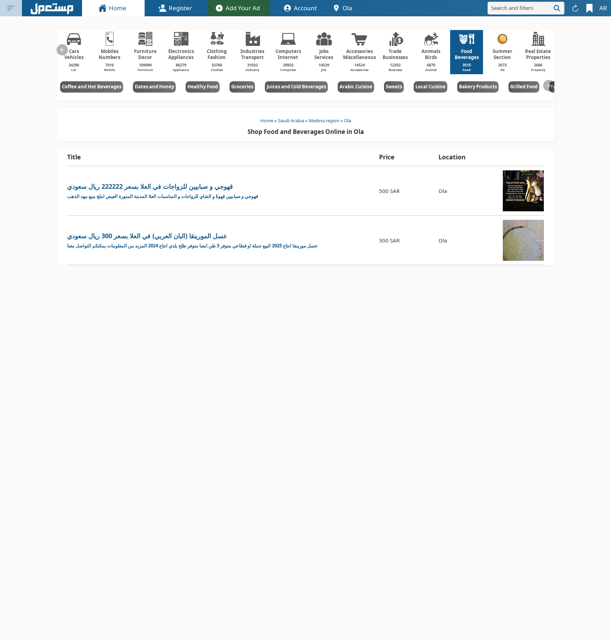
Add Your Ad (243, 8)
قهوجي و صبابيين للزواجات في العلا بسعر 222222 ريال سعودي (162, 190)
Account (305, 8)
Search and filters (512, 7)
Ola (347, 120)
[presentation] (62, 49)
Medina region (324, 120)
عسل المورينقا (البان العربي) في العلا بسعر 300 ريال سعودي (192, 240)
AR (603, 8)
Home (117, 8)
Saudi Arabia (291, 120)
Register (180, 8)
